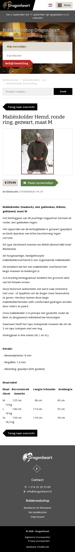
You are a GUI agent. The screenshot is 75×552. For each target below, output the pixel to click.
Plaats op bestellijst (40, 183)
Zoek (63, 91)
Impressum (37, 516)
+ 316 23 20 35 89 (39, 487)
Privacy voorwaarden (39, 540)
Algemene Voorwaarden (37, 537)
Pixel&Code (43, 546)
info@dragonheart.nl (39, 491)
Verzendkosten (37, 512)
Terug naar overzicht (21, 107)
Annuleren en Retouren (37, 507)
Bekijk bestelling (16, 63)
